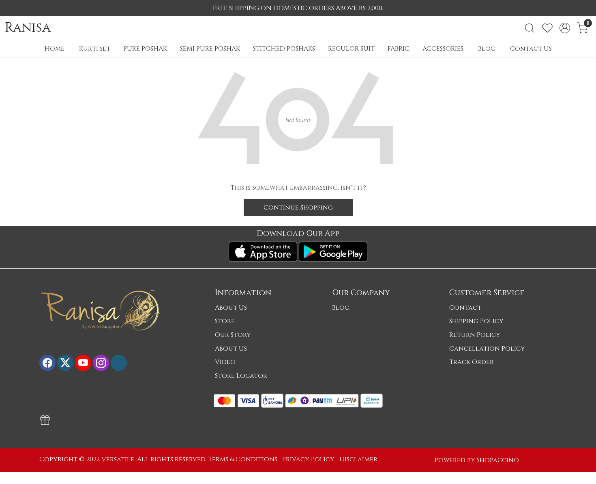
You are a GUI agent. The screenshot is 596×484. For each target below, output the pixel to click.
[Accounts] (564, 28)
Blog (486, 48)
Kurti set (94, 48)
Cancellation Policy (487, 348)
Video (225, 362)
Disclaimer (358, 459)
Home (54, 48)
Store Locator (241, 375)
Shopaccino (498, 460)
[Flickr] (119, 363)
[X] (65, 363)
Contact (465, 307)
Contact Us (531, 48)
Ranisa (28, 28)
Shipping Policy (476, 321)
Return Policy (474, 334)
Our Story (233, 334)
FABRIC (398, 48)
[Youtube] (83, 363)
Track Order (471, 362)
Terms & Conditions (242, 459)
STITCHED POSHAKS (284, 48)
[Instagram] (101, 363)
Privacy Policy (308, 459)
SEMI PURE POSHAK (210, 48)
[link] (529, 28)
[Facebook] (47, 363)
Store (225, 321)
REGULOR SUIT (351, 48)
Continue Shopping (298, 207)
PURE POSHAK (145, 48)
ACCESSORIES (442, 48)
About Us (231, 307)
